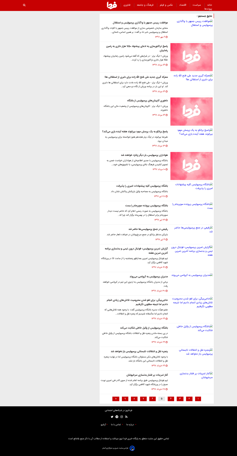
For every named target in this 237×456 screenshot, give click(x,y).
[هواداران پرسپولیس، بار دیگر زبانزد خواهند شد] (191, 166)
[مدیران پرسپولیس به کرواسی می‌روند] (191, 275)
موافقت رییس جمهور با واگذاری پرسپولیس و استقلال (140, 23)
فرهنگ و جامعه (145, 5)
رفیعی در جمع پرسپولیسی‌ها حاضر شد (148, 229)
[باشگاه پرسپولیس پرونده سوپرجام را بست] (191, 206)
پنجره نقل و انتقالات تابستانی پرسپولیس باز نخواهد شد (139, 351)
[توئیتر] (111, 417)
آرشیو (103, 425)
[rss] (125, 417)
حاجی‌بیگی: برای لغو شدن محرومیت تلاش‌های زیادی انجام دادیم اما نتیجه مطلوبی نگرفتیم (137, 302)
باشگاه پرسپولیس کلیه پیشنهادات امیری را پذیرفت (142, 186)
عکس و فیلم (167, 5)
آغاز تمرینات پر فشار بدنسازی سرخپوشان (147, 375)
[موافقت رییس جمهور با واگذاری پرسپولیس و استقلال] (191, 23)
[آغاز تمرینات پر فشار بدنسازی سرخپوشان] (191, 376)
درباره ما (130, 425)
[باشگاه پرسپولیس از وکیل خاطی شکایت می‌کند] (191, 328)
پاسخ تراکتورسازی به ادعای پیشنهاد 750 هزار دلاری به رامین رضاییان (137, 48)
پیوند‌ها (208, 9)
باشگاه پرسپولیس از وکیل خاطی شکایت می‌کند (144, 328)
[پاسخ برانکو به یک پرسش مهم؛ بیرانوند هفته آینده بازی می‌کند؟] (191, 132)
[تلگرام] (115, 417)
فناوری (127, 5)
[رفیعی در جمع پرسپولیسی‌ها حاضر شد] (191, 230)
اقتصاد (183, 5)
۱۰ (116, 399)
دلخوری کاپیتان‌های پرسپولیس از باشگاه (147, 101)
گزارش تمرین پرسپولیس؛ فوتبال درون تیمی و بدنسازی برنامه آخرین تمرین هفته (136, 251)
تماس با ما (116, 425)
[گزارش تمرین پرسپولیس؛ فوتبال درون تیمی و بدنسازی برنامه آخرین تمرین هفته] (191, 251)
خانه (209, 5)
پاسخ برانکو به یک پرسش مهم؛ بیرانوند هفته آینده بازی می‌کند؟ (135, 132)
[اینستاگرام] (120, 417)
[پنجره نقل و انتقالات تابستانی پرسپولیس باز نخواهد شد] (191, 352)
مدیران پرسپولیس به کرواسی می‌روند (149, 277)
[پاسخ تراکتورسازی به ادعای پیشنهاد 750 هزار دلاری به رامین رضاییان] (191, 57)
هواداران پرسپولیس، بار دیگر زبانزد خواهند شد (144, 155)
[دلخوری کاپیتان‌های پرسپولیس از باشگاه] (191, 111)
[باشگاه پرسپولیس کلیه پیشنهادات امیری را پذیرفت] (191, 186)
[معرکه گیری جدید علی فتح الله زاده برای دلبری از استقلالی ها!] (191, 78)
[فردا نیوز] (111, 5)
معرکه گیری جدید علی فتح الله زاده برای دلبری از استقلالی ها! (136, 77)
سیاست (197, 5)
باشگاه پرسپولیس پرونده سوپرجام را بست (146, 206)
